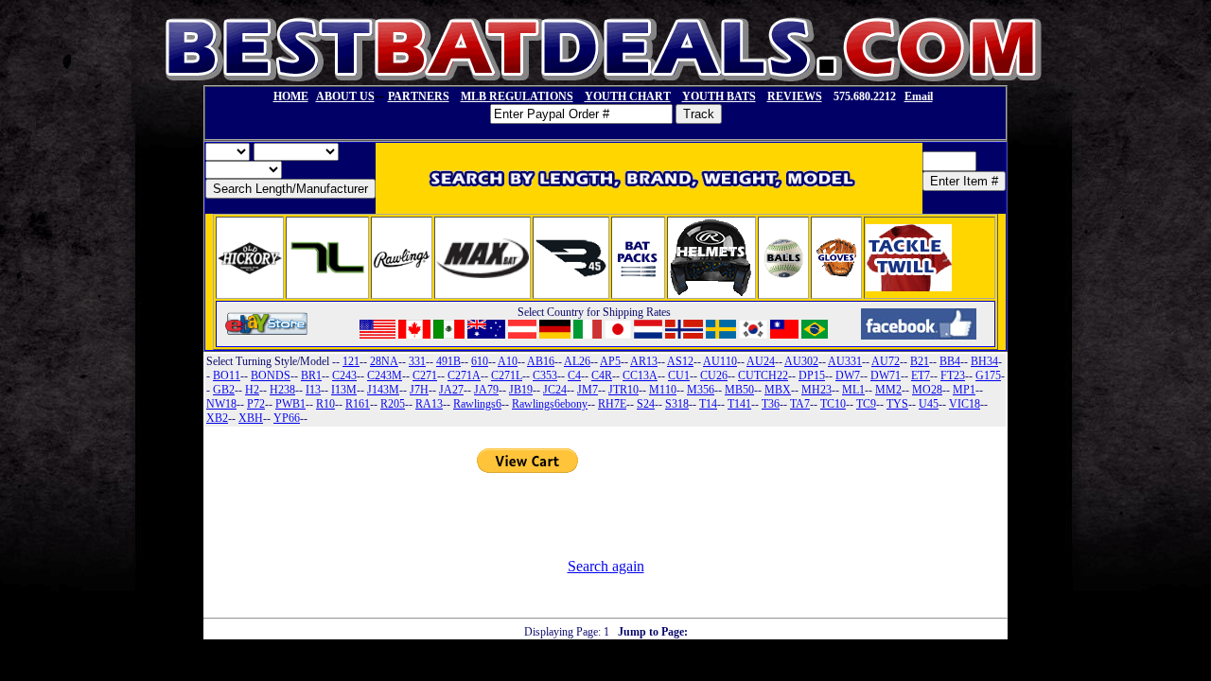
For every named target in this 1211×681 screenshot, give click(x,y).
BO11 (226, 375)
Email (918, 96)
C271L (506, 375)
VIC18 (964, 403)
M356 (700, 389)
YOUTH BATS (719, 96)
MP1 (964, 389)
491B (448, 361)
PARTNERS (418, 96)
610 (479, 361)
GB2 (224, 389)
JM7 (587, 389)
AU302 (801, 361)
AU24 (760, 361)
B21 (919, 361)
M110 (662, 389)
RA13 (429, 403)
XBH (250, 418)
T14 (708, 403)
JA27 (451, 389)
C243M (384, 375)
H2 (252, 389)
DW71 (885, 375)
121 (351, 361)
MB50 (739, 389)
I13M (344, 389)
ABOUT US (345, 96)
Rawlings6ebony (550, 403)
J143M (383, 389)
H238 (282, 389)
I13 (313, 389)
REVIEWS (794, 96)
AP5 (610, 361)
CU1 (679, 375)
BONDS (270, 375)
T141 (739, 403)
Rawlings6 (477, 403)
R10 (325, 403)
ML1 (853, 389)
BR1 (311, 375)
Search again (606, 566)
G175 (988, 375)
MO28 (927, 389)
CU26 (714, 375)
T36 (771, 403)
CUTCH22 (763, 375)
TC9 (866, 403)
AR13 (644, 361)
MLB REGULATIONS (517, 96)
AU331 (845, 361)
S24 (646, 403)
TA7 (800, 403)
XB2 (217, 418)
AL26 (577, 361)
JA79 (486, 389)
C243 (344, 375)
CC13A (640, 375)
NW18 (221, 403)
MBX (777, 389)
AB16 (540, 361)
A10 (508, 361)
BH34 (984, 361)
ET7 (920, 375)
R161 (357, 403)
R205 (392, 403)
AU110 (720, 361)
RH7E (612, 403)
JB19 (521, 389)
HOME (290, 96)
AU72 (885, 361)
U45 (929, 403)
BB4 (949, 361)
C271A (464, 375)
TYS (897, 403)
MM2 (888, 389)
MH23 (816, 389)
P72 (256, 403)
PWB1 (290, 403)
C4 (574, 375)
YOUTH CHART (628, 96)
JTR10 (623, 389)
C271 (424, 375)
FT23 (952, 375)
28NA (384, 361)
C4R (601, 375)
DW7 (847, 375)
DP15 (812, 375)
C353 (545, 375)
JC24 (555, 389)
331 (417, 361)
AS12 (680, 361)
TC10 (833, 403)
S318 (677, 403)
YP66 (286, 418)
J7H (419, 389)
